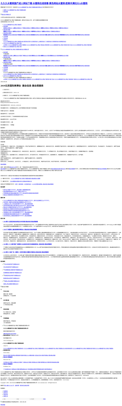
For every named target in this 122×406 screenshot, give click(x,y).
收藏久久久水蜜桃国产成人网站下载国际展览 (14, 10)
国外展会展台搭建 (54, 362)
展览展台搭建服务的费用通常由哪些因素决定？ (16, 210)
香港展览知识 (62, 41)
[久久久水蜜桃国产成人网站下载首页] (15, 49)
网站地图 (5, 11)
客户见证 (70, 45)
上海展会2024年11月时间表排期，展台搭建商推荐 (18, 203)
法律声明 (17, 385)
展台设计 (63, 168)
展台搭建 (3, 168)
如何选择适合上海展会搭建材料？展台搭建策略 (17, 215)
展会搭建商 (3, 164)
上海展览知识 (41, 41)
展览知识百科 (27, 41)
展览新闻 (21, 184)
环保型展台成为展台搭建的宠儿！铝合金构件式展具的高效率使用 (20, 193)
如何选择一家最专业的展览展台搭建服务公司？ (17, 202)
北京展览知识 (34, 41)
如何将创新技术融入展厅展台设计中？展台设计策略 (18, 205)
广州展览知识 (48, 41)
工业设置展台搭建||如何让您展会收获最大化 (21, 181)
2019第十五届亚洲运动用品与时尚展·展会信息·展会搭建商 (20, 221)
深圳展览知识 (55, 41)
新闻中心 (5, 39)
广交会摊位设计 (7, 369)
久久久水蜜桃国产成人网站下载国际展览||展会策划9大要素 (25, 178)
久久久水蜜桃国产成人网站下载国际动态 (13, 41)
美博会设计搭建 (15, 369)
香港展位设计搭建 (45, 362)
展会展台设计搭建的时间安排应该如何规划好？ (16, 209)
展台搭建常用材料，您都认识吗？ (15, 191)
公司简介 (5, 45)
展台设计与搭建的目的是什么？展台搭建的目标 (17, 207)
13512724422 (13, 333)
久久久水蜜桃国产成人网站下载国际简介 (13, 348)
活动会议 (5, 38)
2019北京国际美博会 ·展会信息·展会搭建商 (43, 184)
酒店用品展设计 (48, 369)
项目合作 (5, 394)
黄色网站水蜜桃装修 (15, 355)
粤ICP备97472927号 (9, 385)
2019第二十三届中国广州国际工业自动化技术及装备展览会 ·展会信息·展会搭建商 (27, 244)
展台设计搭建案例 (7, 357)
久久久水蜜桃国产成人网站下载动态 (36, 45)
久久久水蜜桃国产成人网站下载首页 (12, 24)
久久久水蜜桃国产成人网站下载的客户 (82, 45)
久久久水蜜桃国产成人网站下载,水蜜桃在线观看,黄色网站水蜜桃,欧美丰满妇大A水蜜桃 (44, 3)
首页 (16, 184)
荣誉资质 (47, 45)
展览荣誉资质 (68, 348)
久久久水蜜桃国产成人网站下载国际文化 (55, 348)
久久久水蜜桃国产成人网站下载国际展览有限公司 (30, 7)
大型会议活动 (37, 355)
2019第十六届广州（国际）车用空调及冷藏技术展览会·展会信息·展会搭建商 (26, 252)
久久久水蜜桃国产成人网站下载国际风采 (82, 348)
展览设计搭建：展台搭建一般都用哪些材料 (16, 189)
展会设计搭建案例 (7, 364)
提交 (44, 399)
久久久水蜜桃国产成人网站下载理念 (17, 45)
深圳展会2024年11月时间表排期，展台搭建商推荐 (18, 212)
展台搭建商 (72, 168)
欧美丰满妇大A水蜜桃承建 (27, 355)
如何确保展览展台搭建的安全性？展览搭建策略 (16, 214)
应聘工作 (5, 396)
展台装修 (58, 168)
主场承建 (5, 36)
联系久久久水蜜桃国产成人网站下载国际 (103, 348)
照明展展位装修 (40, 369)
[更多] (6, 261)
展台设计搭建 (7, 55)
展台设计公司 (13, 167)
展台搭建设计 (7, 28)
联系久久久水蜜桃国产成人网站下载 (12, 46)
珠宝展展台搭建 (32, 369)
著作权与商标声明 (24, 385)
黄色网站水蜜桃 (7, 33)
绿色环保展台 (45, 355)
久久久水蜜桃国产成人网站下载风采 (59, 45)
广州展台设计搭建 (26, 362)
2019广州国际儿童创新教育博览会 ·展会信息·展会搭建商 (20, 229)
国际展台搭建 (6, 29)
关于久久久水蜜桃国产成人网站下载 (12, 43)
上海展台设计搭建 (17, 362)
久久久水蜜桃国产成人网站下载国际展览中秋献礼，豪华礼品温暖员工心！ (26, 200)
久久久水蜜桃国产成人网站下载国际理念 (34, 348)
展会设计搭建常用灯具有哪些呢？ (13, 194)
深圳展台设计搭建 (35, 362)
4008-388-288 (6, 333)
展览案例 (5, 26)
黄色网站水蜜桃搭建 (10, 34)
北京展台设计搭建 (7, 362)
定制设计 (5, 392)
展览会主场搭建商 (102, 168)
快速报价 (5, 391)
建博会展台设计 (24, 369)
